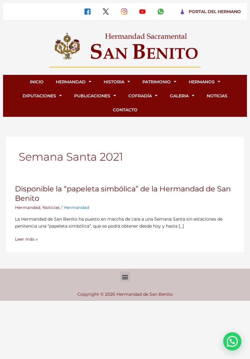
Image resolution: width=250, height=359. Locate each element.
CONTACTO (125, 109)
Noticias (51, 207)
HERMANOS (202, 81)
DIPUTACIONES (39, 95)
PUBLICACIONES (92, 95)
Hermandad (27, 207)
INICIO (37, 81)
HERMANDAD (71, 81)
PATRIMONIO (156, 81)
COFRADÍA (140, 95)
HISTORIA (114, 81)
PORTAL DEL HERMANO (215, 11)
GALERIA (179, 95)
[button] (125, 277)
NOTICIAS (217, 95)
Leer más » (26, 239)
